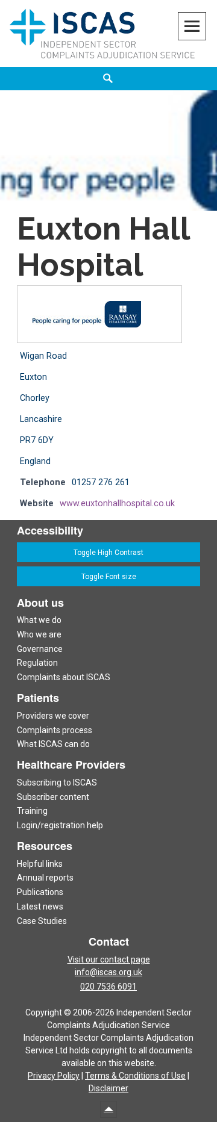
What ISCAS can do (53, 744)
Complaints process (54, 730)
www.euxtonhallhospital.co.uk (117, 503)
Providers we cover (53, 716)
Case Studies (42, 921)
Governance (40, 649)
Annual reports (45, 877)
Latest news (40, 906)
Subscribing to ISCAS (57, 782)
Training (32, 811)
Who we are (39, 634)
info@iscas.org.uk (108, 972)
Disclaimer (108, 1088)
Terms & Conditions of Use (135, 1075)
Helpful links (40, 864)
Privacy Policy (54, 1075)
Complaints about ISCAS (63, 677)
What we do (39, 620)
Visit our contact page (109, 959)
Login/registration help (60, 825)
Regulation (37, 663)
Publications (40, 892)
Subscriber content (53, 797)
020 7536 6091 (108, 986)
